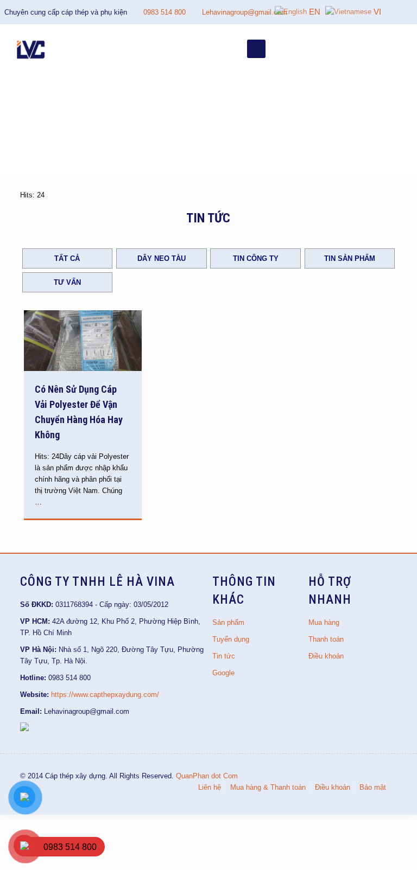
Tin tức (223, 656)
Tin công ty (256, 258)
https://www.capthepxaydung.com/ (105, 694)
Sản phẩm (228, 622)
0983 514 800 (164, 12)
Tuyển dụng (230, 639)
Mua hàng (323, 622)
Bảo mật (372, 787)
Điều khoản (326, 656)
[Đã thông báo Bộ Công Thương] (24, 729)
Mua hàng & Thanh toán (268, 787)
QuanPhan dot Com (207, 776)
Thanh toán (326, 639)
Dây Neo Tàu (161, 258)
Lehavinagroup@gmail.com (244, 12)
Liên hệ (209, 787)
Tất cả (67, 258)
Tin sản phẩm (349, 258)
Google (223, 673)
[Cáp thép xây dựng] (31, 48)
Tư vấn (67, 282)
